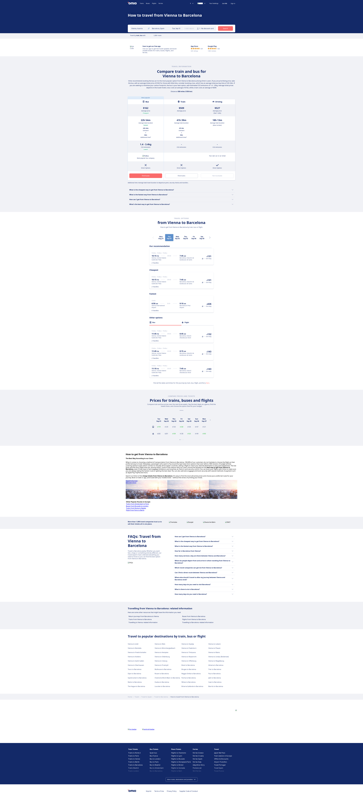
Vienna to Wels (160, 644)
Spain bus (153, 753)
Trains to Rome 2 (134, 753)
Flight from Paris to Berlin (135, 510)
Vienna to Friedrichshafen (137, 652)
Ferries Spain (197, 759)
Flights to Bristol (177, 765)
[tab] (165, 322)
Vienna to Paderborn (189, 648)
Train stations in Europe (223, 756)
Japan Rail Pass (219, 753)
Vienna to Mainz (214, 652)
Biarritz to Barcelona (215, 686)
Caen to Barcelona (214, 682)
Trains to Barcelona (135, 765)
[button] (177, 28)
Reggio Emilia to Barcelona (191, 674)
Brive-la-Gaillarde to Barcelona (192, 686)
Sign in (233, 3)
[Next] (210, 237)
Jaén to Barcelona (214, 678)
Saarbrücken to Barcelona (137, 678)
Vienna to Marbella (134, 648)
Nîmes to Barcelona (188, 682)
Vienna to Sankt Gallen (136, 661)
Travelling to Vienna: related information (143, 622)
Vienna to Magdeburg (216, 661)
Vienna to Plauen (214, 648)
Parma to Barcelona (189, 678)
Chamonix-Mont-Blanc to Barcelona (167, 678)
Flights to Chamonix (178, 753)
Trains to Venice (134, 759)
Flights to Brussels (178, 759)
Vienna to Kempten (161, 652)
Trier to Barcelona (214, 669)
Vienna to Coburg (161, 661)
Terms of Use (159, 791)
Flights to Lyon (176, 756)
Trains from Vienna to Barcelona (140, 619)
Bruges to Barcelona (189, 669)
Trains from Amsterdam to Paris (137, 504)
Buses (148, 3)
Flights (154, 3)
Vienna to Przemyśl (161, 665)
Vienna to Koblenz (134, 657)
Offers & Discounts (221, 759)
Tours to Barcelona (134, 669)
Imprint (148, 791)
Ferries (161, 3)
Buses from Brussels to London (137, 506)
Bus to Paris (154, 762)
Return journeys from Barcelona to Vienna (144, 616)
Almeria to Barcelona (215, 665)
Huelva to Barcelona (162, 682)
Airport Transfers (220, 762)
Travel (137, 697)
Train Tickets (133, 749)
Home (130, 697)
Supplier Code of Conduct (189, 791)
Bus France (154, 756)
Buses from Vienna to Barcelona (193, 616)
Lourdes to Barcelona (162, 686)
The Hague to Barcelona (136, 686)
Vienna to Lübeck (214, 644)
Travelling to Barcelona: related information (197, 622)
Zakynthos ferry (199, 765)
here (207, 383)
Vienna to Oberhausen (136, 665)
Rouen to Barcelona (162, 674)
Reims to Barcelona (135, 682)
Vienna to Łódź (133, 644)
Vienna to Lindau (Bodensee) (218, 657)
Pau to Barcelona (214, 674)
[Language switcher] (201, 3)
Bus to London (155, 759)
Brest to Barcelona (188, 665)
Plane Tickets (176, 749)
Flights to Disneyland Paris (181, 762)
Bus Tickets (154, 749)
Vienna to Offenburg (189, 661)
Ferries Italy (197, 762)
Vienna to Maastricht (189, 657)
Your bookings (213, 3)
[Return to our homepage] (134, 3)
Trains (142, 3)
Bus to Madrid (155, 765)
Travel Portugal (220, 765)
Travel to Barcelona (161, 697)
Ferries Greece (198, 753)
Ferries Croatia (198, 756)
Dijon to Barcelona (134, 674)
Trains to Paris (133, 756)
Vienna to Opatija (188, 644)
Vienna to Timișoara (189, 652)
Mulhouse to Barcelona (163, 669)
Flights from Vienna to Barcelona (194, 619)
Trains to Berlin (134, 762)
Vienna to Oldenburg (162, 657)
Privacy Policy (171, 791)
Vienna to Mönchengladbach (165, 648)
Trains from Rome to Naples (136, 508)
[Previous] (152, 420)
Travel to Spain (146, 697)
